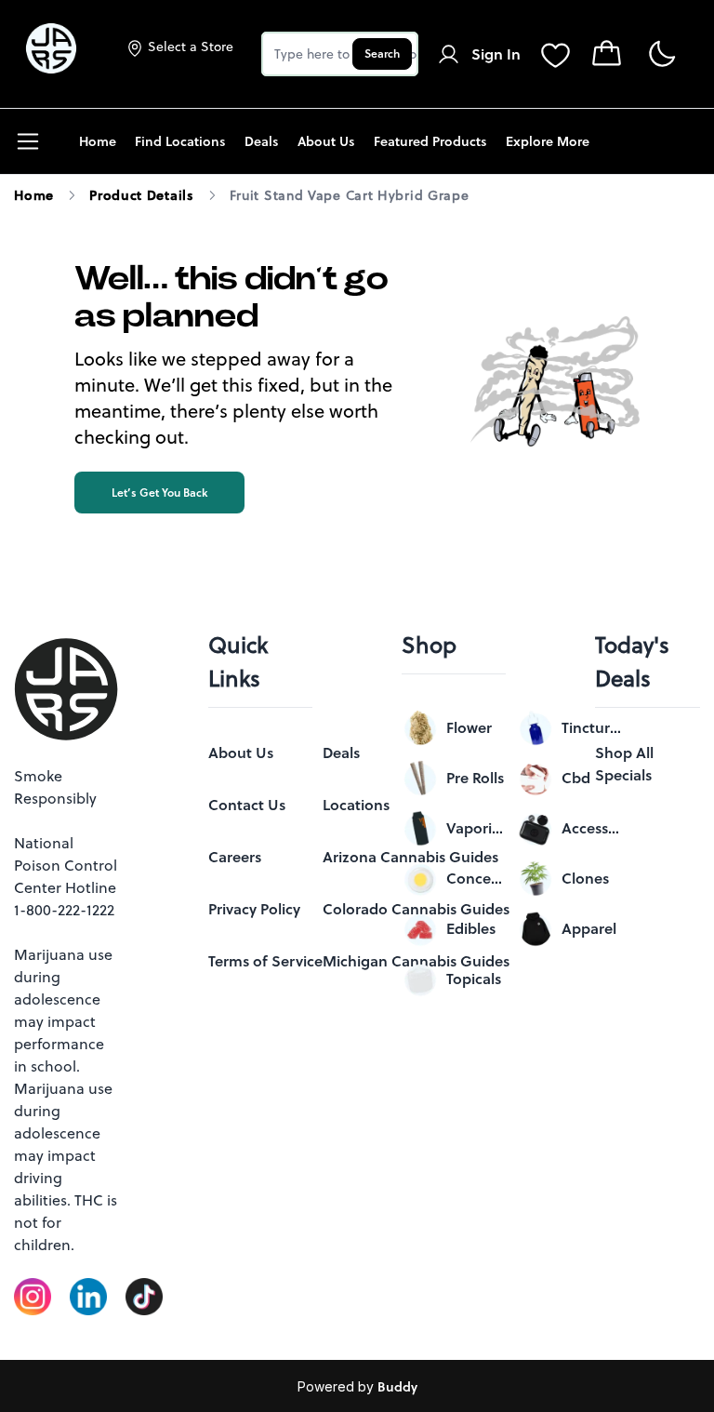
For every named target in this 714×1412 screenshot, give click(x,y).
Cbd (576, 777)
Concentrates (476, 878)
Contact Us (246, 804)
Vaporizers (476, 828)
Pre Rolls (475, 777)
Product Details (141, 195)
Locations (356, 804)
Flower (469, 727)
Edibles (471, 928)
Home (34, 195)
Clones (585, 878)
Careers (234, 856)
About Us (240, 752)
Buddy (397, 1387)
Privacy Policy (254, 909)
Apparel (589, 928)
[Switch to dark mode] (661, 54)
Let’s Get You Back (159, 492)
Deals (341, 752)
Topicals (473, 978)
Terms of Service (265, 961)
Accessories (591, 828)
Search (382, 53)
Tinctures (591, 727)
